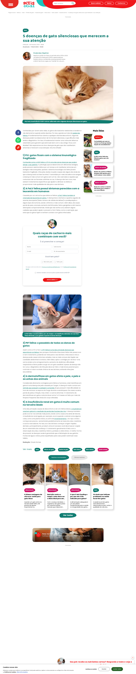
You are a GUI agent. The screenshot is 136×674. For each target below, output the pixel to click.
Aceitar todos (117, 669)
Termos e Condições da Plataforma (51, 267)
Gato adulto (90, 450)
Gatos (109, 3)
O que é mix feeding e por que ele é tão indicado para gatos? (78, 496)
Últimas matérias (79, 457)
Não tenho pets (48, 262)
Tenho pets (60, 262)
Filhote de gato (49, 450)
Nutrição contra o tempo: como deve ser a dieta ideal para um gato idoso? (56, 497)
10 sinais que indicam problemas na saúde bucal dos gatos (101, 496)
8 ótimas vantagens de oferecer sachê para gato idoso (33, 496)
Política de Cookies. (10, 672)
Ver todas (68, 515)
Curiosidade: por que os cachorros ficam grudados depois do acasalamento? (102, 143)
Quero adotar (96, 3)
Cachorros (121, 3)
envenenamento (60, 419)
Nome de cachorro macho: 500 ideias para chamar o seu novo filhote (102, 188)
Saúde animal (103, 450)
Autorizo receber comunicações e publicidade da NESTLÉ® (53, 272)
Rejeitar (104, 669)
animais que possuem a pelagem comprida (38, 388)
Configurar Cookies (91, 669)
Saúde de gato (63, 450)
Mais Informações (22, 672)
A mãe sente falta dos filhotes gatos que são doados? (101, 158)
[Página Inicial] (29, 4)
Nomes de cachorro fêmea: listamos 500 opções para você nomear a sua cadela (102, 173)
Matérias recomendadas (58, 457)
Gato (25, 30)
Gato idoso (77, 450)
